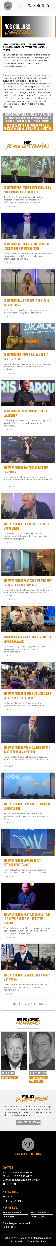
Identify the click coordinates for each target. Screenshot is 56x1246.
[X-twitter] (34, 5)
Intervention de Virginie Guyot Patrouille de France (22, 862)
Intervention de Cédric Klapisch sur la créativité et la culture (27, 696)
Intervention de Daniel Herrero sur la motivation (27, 977)
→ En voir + (9, 206)
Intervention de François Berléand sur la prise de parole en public (27, 583)
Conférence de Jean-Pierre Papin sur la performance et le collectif (27, 190)
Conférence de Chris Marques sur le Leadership (25, 413)
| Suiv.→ (41, 1004)
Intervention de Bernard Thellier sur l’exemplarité (27, 806)
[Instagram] (47, 5)
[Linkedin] (43, 5)
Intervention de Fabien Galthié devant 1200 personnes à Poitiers (27, 749)
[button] (20, 6)
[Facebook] (38, 5)
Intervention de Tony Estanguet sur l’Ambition (26, 470)
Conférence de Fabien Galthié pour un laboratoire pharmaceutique (26, 246)
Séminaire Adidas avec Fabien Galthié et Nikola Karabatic (27, 639)
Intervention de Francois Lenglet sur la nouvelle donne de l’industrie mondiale (27, 918)
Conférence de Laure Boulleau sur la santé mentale (26, 357)
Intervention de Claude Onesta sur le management (26, 526)
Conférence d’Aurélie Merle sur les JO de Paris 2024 (27, 303)
